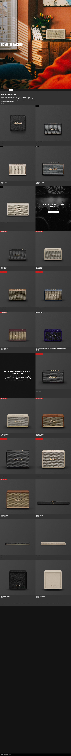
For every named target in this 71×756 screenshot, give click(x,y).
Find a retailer (60, 2)
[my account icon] (65, 5)
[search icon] (63, 5)
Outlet (65, 2)
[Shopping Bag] (66, 5)
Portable (6, 90)
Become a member (53, 212)
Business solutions (49, 2)
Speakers (6, 754)
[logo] (4, 4)
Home (11, 90)
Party (20, 90)
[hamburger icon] (68, 5)
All (1, 90)
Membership (55, 2)
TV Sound (15, 90)
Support (60, 5)
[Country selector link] (68, 2)
